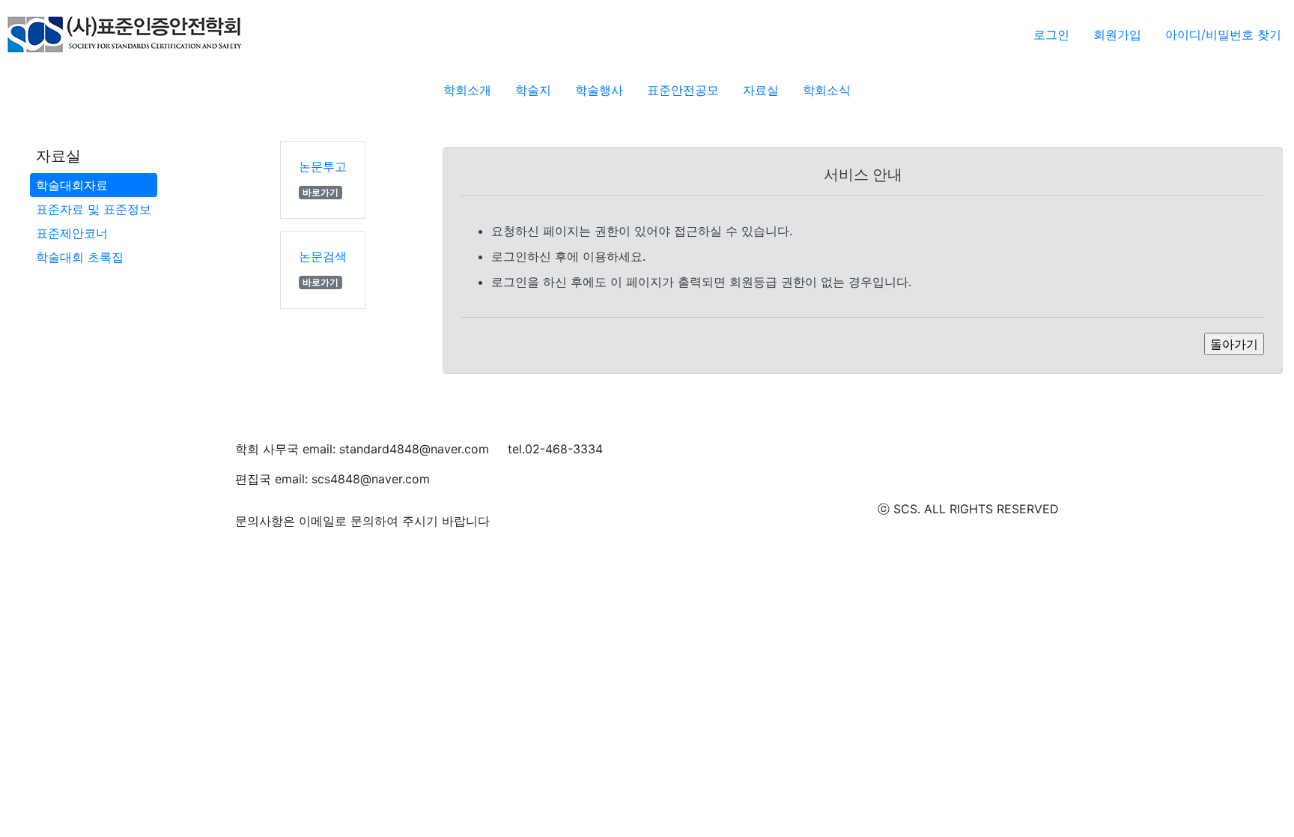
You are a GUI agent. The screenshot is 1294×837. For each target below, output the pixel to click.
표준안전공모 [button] (683, 89)
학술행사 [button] (599, 89)
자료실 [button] (761, 89)
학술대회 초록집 (80, 257)
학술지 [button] (533, 89)
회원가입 (1117, 34)
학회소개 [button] (467, 89)
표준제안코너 (72, 233)
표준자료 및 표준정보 (93, 209)
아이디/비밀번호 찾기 (1223, 34)
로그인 (1051, 34)
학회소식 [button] (827, 89)
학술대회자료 (72, 185)
